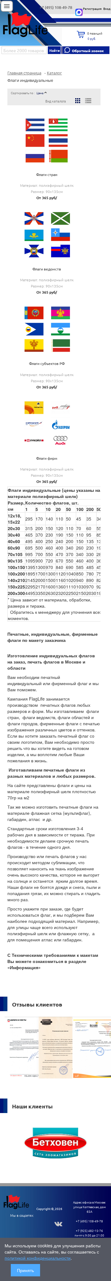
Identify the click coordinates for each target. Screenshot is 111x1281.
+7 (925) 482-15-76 (89, 1230)
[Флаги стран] (47, 138)
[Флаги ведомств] (47, 232)
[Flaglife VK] (59, 1223)
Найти (54, 50)
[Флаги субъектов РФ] (47, 327)
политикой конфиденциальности (38, 1258)
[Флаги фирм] (47, 421)
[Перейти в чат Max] (79, 12)
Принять (25, 1270)
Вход (106, 8)
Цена (39, 92)
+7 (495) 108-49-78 (55, 7)
